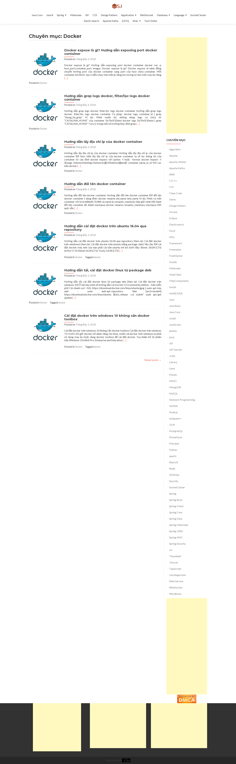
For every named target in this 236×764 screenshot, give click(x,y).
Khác (135, 20)
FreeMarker (176, 255)
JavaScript (175, 324)
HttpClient (175, 274)
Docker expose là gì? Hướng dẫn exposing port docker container (110, 52)
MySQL (173, 393)
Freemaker (175, 249)
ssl (170, 549)
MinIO (173, 380)
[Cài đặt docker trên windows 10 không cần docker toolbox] (45, 329)
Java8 (172, 318)
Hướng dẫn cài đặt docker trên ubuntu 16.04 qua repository (105, 228)
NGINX (173, 405)
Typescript (175, 568)
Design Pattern (109, 15)
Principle (174, 443)
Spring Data (175, 518)
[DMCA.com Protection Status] (186, 698)
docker (97, 257)
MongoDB (175, 387)
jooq (171, 337)
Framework (175, 243)
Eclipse (173, 218)
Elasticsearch (176, 224)
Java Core (37, 15)
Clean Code (175, 193)
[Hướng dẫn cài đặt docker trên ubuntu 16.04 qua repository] (45, 240)
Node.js (173, 412)
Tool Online (150, 20)
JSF (87, 15)
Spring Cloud (176, 506)
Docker (43, 82)
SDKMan (174, 474)
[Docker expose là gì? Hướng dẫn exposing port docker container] (45, 64)
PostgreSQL (176, 430)
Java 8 (49, 15)
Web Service (176, 581)
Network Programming (182, 399)
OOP (172, 424)
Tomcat (173, 562)
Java (171, 299)
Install (172, 287)
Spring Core (175, 512)
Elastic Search (91, 20)
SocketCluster (198, 15)
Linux (172, 368)
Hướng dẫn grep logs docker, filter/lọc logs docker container (107, 97)
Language (179, 15)
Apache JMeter (177, 161)
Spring (60, 15)
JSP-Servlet (175, 349)
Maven (173, 374)
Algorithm (174, 149)
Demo (172, 199)
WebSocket (146, 15)
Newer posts (152, 359)
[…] (66, 77)
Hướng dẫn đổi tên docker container (95, 184)
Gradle (173, 261)
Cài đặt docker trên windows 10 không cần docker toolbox (106, 317)
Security (173, 481)
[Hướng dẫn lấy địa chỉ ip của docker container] (45, 155)
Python (173, 449)
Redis (172, 468)
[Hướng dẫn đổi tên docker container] (45, 197)
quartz (172, 456)
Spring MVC (176, 537)
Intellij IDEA (176, 293)
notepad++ (175, 418)
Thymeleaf (175, 556)
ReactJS (173, 462)
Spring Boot (175, 499)
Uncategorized (177, 574)
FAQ (171, 236)
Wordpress (175, 593)
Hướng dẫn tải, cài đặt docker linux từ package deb (107, 270)
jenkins (173, 330)
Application (127, 15)
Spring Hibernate (178, 524)
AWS (172, 174)
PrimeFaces (175, 437)
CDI (95, 15)
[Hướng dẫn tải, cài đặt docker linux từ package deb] (45, 284)
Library (173, 362)
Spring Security (177, 543)
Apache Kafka (110, 20)
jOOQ (125, 20)
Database (162, 15)
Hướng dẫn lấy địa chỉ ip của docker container (103, 142)
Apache (173, 155)
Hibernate (75, 15)
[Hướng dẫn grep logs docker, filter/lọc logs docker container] (45, 109)
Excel (172, 230)
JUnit (172, 355)
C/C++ (173, 180)
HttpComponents (179, 280)
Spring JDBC (176, 531)
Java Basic (175, 305)
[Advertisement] (186, 85)
